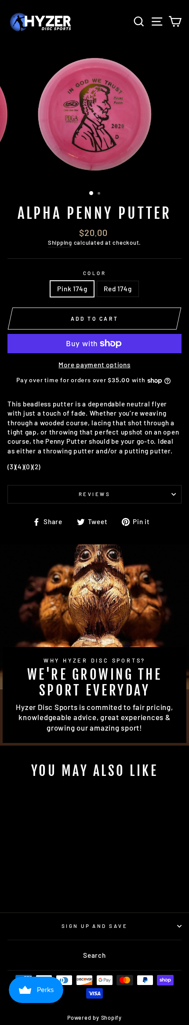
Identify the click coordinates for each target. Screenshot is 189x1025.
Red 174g (117, 289)
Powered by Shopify (94, 1017)
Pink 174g (72, 289)
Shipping (60, 242)
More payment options (94, 365)
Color (94, 273)
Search (94, 955)
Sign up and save (94, 926)
